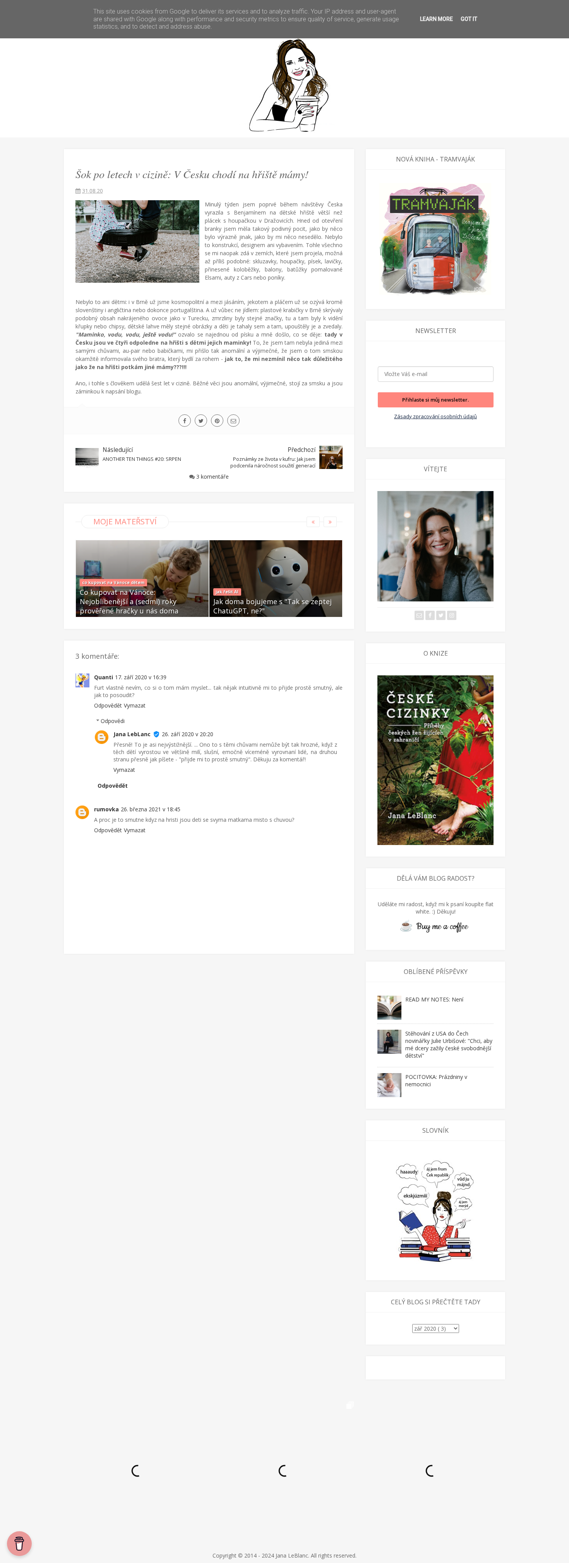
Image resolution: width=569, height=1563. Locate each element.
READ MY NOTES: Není (434, 999)
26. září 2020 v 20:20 (187, 734)
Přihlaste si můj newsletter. (435, 399)
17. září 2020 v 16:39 (140, 677)
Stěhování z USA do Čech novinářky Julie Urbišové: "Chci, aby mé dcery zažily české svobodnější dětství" (448, 1044)
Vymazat (135, 705)
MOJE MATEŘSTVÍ (125, 521)
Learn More (436, 19)
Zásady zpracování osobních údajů (435, 416)
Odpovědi (113, 721)
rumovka (106, 809)
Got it (469, 19)
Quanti (103, 677)
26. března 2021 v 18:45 (150, 809)
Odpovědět (108, 705)
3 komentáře (212, 476)
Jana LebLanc (132, 734)
